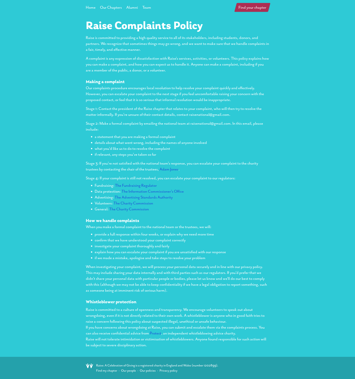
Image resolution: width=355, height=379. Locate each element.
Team (146, 7)
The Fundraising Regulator (136, 185)
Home (91, 7)
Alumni (132, 7)
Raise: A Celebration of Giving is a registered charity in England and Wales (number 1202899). (157, 365)
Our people (128, 370)
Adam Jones (169, 169)
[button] (252, 7)
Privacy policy (169, 370)
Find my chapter (106, 370)
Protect (155, 333)
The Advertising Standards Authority (144, 197)
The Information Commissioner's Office (152, 191)
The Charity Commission (133, 203)
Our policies (148, 370)
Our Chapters (111, 7)
